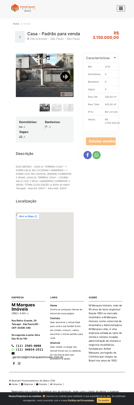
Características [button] (98, 58)
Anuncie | (59, 384)
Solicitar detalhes (102, 141)
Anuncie (65, 350)
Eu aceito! (103, 400)
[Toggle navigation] (121, 8)
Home (16, 23)
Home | (16, 384)
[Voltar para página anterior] (20, 37)
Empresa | (29, 384)
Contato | (44, 384)
